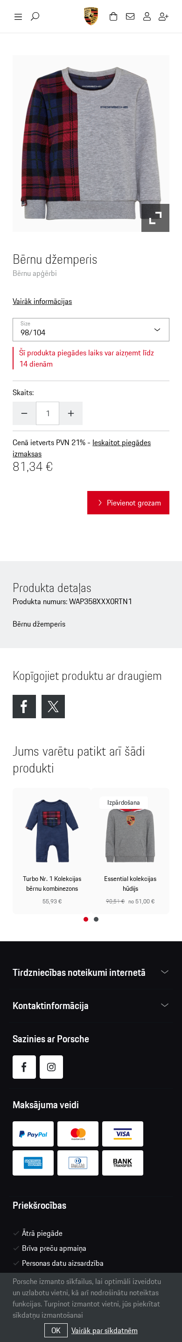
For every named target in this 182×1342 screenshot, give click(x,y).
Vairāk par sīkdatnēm (104, 1330)
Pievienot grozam (134, 502)
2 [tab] (96, 919)
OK (56, 1330)
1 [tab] (86, 919)
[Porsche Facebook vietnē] (24, 1067)
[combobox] (91, 329)
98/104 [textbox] (33, 332)
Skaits (22, 392)
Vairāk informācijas (42, 301)
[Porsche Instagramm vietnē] (51, 1067)
